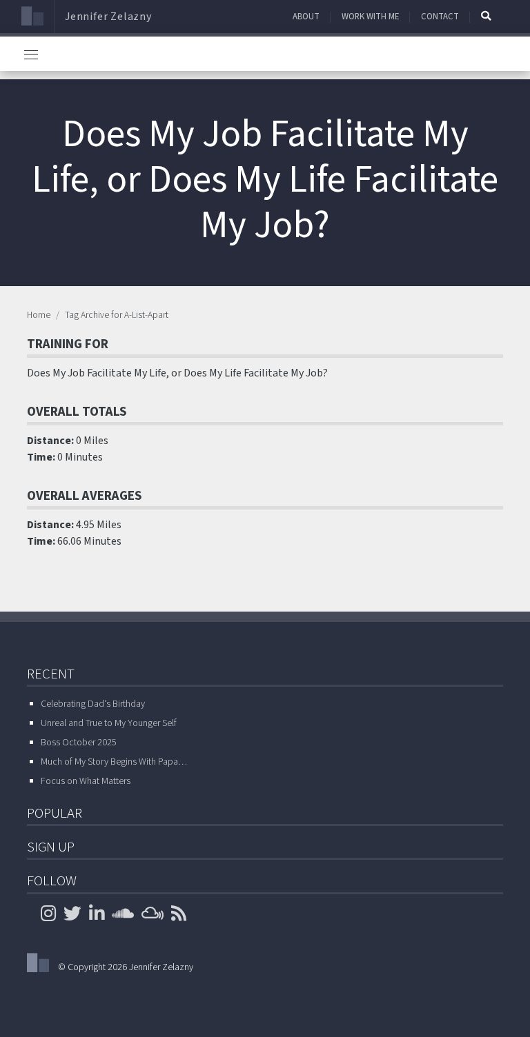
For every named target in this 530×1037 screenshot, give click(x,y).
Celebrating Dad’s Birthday (93, 704)
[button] (486, 16)
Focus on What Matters (85, 781)
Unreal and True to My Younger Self (109, 723)
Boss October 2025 (79, 742)
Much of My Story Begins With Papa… (114, 762)
